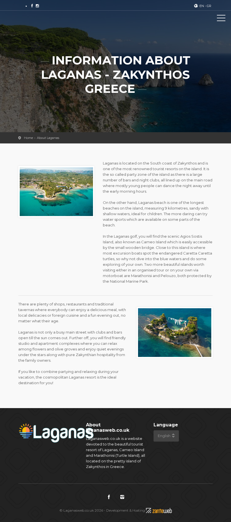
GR (209, 6)
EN (201, 6)
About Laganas (48, 138)
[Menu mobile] (221, 19)
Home (28, 138)
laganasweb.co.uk (29, 19)
